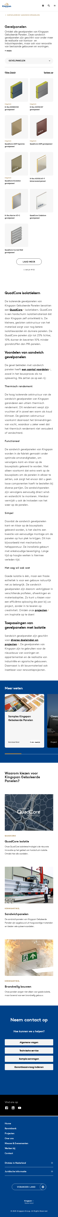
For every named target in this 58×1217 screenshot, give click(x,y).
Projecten (9, 1133)
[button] (55, 6)
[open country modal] (43, 6)
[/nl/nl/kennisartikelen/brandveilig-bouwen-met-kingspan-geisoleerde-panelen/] (29, 968)
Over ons (9, 1138)
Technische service (29, 1050)
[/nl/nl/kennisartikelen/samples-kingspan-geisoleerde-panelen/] (24, 721)
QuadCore (16, 309)
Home (8, 1123)
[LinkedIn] (13, 1108)
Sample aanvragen (29, 1058)
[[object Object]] (16, 90)
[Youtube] (19, 1108)
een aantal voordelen (35, 369)
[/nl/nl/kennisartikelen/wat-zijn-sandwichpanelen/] (29, 897)
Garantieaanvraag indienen (29, 1067)
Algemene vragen (29, 1042)
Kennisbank (10, 1128)
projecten (41, 610)
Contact (9, 1153)
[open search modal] (48, 5)
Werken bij (10, 1148)
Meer (9, 51)
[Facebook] (6, 1108)
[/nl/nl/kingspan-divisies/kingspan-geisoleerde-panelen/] (29, 825)
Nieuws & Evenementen (16, 1143)
